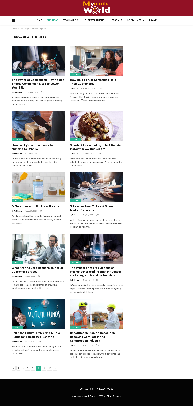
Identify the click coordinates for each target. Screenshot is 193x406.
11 (44, 368)
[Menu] (13, 20)
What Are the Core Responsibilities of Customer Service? (37, 269)
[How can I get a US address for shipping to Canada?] (38, 126)
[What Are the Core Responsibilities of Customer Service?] (38, 249)
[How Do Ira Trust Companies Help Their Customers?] (96, 61)
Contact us (86, 389)
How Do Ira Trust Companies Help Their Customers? (93, 81)
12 (50, 368)
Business (52, 20)
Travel (153, 20)
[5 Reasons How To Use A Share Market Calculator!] (96, 187)
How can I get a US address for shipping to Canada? (33, 147)
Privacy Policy (104, 389)
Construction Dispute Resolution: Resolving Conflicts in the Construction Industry (93, 336)
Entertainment (94, 20)
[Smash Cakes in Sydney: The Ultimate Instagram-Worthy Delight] (96, 126)
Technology (71, 20)
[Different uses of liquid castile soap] (38, 187)
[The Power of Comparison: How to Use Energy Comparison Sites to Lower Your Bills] (38, 61)
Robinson (18, 92)
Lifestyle (115, 20)
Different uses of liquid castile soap (36, 206)
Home (38, 20)
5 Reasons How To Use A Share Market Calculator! (91, 208)
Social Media (135, 20)
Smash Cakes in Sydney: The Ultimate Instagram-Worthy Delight (95, 147)
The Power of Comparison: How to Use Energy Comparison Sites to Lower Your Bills (38, 83)
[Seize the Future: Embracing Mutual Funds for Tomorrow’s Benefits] (38, 314)
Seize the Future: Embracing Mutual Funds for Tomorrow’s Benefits (36, 335)
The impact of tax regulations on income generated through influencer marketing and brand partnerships (95, 271)
